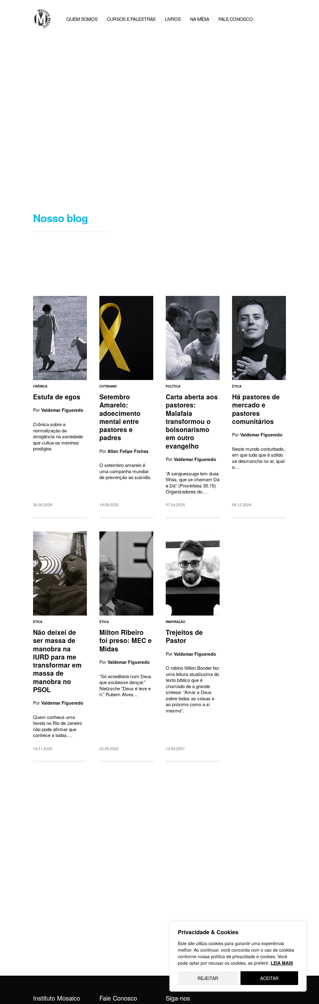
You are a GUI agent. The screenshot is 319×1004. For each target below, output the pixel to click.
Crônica (40, 386)
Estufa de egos (56, 397)
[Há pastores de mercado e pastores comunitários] (259, 338)
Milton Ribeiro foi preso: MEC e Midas (125, 640)
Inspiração (175, 622)
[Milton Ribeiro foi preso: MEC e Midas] (126, 573)
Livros (173, 19)
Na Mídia (199, 19)
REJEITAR (208, 978)
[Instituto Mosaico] (42, 18)
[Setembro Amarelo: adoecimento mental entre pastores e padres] (126, 338)
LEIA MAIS (282, 963)
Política (173, 386)
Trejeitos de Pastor (184, 636)
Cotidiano (108, 386)
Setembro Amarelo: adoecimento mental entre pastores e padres (119, 417)
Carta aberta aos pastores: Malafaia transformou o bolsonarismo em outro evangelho (192, 421)
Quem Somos (82, 19)
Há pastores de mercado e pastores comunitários (256, 409)
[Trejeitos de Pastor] (193, 573)
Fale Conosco (235, 19)
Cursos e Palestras (131, 19)
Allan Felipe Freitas (128, 451)
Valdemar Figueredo (62, 410)
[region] (238, 956)
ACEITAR (269, 978)
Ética (236, 386)
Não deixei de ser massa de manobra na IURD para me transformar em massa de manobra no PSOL (57, 660)
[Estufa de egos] (60, 338)
